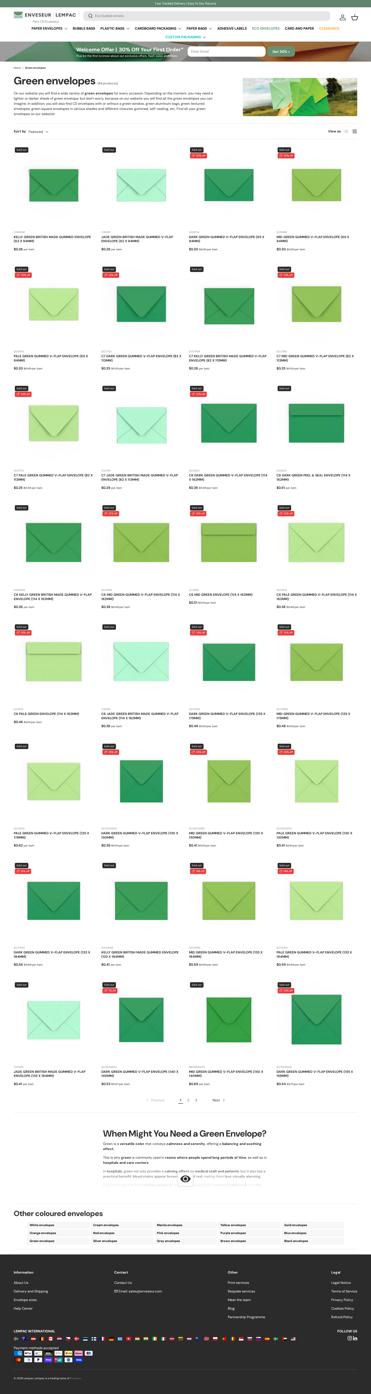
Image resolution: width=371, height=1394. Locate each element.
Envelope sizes (25, 1300)
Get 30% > (281, 51)
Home (17, 68)
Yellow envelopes (233, 1225)
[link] (155, 1100)
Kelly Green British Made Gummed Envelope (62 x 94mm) (52, 239)
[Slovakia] (250, 1338)
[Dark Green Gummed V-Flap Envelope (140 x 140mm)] (141, 1021)
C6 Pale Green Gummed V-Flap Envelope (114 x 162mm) (317, 597)
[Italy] (163, 1338)
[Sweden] (276, 1338)
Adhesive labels (232, 28)
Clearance (329, 28)
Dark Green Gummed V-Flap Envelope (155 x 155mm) (315, 1074)
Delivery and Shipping (31, 1291)
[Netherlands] (189, 1338)
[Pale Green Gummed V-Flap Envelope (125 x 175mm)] (54, 783)
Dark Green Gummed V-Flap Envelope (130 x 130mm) (139, 835)
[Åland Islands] (16, 1338)
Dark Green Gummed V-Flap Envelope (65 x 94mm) (226, 239)
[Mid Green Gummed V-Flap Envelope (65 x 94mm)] (317, 186)
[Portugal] (224, 1338)
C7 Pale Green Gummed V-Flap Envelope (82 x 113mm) (53, 477)
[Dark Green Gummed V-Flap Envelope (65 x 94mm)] (229, 186)
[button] (354, 17)
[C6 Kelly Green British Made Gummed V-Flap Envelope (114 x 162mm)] (54, 544)
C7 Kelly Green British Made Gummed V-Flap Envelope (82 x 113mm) (227, 358)
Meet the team (239, 1300)
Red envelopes (103, 1233)
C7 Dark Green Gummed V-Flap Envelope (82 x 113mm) (141, 358)
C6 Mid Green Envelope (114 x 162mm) (220, 595)
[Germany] (111, 1338)
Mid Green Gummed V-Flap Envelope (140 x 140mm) (226, 1074)
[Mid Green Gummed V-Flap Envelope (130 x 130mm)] (229, 783)
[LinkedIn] (355, 1338)
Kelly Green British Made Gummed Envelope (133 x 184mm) (140, 954)
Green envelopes (42, 1241)
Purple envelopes (233, 1233)
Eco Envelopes (266, 28)
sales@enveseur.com (145, 1291)
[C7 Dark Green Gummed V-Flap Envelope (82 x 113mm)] (141, 306)
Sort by (20, 131)
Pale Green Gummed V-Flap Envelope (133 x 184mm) (314, 954)
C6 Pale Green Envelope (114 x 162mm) (46, 714)
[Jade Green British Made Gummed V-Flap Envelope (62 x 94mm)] (141, 186)
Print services (238, 1282)
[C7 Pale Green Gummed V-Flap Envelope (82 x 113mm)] (54, 425)
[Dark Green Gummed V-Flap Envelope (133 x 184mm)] (54, 902)
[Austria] (33, 1338)
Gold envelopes (295, 1225)
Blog (231, 1308)
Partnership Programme (246, 1317)
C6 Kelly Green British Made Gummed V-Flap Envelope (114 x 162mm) (53, 597)
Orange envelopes (43, 1233)
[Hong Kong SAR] (128, 1338)
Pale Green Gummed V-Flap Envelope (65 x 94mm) (51, 358)
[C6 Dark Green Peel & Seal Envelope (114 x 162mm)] (317, 425)
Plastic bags (112, 28)
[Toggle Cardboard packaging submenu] (179, 28)
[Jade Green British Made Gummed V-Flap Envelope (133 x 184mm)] (54, 1021)
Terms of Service (344, 1291)
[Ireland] (154, 1338)
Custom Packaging (183, 37)
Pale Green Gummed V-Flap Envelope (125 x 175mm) (51, 835)
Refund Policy (342, 1317)
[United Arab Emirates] (284, 1338)
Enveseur (75, 1378)
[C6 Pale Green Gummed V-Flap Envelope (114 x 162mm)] (317, 544)
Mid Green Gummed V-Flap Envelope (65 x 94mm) (313, 239)
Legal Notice (341, 1282)
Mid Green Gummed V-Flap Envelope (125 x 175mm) (313, 716)
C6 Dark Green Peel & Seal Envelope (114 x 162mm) (313, 477)
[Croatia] (59, 1338)
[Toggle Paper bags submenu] (210, 28)
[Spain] (267, 1338)
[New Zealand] (198, 1338)
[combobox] (206, 16)
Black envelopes (296, 1241)
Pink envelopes (168, 1233)
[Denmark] (76, 1338)
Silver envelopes (105, 1241)
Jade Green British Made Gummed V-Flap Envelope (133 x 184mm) (49, 1074)
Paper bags (197, 28)
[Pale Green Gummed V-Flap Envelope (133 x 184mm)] (317, 902)
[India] (146, 1338)
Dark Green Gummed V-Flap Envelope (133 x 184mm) (52, 954)
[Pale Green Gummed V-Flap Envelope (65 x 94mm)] (54, 306)
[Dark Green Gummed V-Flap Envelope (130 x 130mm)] (141, 783)
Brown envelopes (233, 1241)
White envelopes (42, 1225)
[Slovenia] (258, 1338)
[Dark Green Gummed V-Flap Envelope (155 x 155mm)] (317, 1021)
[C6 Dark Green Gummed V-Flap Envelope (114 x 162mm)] (229, 425)
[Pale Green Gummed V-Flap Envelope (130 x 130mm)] (317, 783)
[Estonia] (85, 1338)
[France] (102, 1338)
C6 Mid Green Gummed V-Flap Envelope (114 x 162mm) (140, 597)
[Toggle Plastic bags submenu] (128, 28)
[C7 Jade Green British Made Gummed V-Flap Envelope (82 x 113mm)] (141, 425)
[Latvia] (172, 1338)
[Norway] (206, 1338)
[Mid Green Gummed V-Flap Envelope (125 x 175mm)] (317, 663)
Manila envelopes (169, 1225)
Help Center (23, 1308)
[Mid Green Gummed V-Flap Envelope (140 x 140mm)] (229, 1021)
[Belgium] (42, 1338)
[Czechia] (68, 1338)
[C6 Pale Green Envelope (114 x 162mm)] (54, 663)
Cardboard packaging (155, 28)
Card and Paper (299, 28)
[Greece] (120, 1338)
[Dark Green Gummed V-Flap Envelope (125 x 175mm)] (229, 663)
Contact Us (123, 1282)
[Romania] (232, 1338)
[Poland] (215, 1338)
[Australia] (24, 1338)
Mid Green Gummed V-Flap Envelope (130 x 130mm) (226, 835)
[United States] (293, 1338)
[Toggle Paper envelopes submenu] (65, 28)
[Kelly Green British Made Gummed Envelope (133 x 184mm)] (141, 902)
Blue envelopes (295, 1233)
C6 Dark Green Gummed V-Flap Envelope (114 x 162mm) (228, 477)
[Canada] (50, 1338)
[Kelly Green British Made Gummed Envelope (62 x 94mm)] (54, 186)
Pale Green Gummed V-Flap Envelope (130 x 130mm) (314, 835)
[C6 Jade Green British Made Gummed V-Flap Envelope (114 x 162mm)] (141, 663)
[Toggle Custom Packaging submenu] (204, 37)
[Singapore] (241, 1338)
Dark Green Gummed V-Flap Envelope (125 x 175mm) (227, 716)
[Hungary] (137, 1338)
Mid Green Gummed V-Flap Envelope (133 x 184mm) (226, 954)
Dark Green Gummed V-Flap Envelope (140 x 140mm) (139, 1074)
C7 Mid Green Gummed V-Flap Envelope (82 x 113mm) (315, 358)
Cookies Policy (342, 1308)
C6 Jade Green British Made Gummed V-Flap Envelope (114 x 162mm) (139, 716)
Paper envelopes (47, 28)
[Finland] (94, 1338)
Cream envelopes (106, 1225)
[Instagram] (350, 1338)
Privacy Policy (342, 1300)
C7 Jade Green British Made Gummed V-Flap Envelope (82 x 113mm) (139, 477)
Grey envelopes (168, 1241)
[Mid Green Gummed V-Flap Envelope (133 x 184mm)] (229, 902)
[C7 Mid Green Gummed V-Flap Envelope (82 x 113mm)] (317, 306)
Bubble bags (84, 28)
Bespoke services (241, 1291)
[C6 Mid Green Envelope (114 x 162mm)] (229, 544)
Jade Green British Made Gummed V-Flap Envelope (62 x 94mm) (137, 239)
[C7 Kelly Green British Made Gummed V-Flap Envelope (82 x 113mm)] (229, 306)
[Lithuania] (180, 1338)
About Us (21, 1282)
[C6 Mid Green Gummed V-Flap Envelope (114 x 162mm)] (141, 544)
